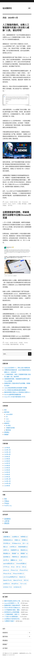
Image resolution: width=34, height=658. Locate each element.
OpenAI (14, 203)
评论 (6, 503)
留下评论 (10, 205)
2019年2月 (7, 474)
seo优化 (6, 583)
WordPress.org (8, 505)
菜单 (29, 8)
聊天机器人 (24, 203)
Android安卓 (9, 414)
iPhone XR (24, 570)
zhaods (6, 202)
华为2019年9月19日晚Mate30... (12, 607)
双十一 (25, 543)
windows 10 (7, 587)
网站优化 (24, 550)
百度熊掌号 (15, 550)
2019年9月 (7, 459)
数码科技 (8, 430)
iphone (6, 570)
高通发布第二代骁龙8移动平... (12, 605)
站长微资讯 (7, 8)
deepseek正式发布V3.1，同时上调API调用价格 (17, 367)
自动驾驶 (6, 557)
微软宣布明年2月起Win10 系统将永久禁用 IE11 (17, 392)
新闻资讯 (6, 423)
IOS (7, 416)
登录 (5, 499)
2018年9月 (7, 485)
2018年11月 (7, 481)
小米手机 (12, 547)
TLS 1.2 (23, 583)
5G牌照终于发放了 (9, 621)
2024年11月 (7, 450)
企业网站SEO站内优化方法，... (13, 619)
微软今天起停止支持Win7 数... (12, 601)
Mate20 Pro (7, 580)
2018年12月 (7, 479)
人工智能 (19, 203)
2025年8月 (7, 447)
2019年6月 (7, 465)
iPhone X (14, 570)
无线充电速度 (23, 547)
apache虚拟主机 (8, 563)
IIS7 (18, 567)
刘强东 (17, 540)
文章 (6, 501)
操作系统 (6, 412)
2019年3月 (7, 472)
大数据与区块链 (10, 428)
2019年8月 (7, 461)
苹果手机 (15, 557)
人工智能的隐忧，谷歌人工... (12, 614)
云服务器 (6, 537)
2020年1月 (7, 456)
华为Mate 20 (16, 543)
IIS (12, 567)
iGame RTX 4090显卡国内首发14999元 (14, 397)
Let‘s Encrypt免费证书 (10, 577)
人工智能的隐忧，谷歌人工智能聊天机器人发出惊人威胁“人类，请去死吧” (16, 27)
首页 (4, 629)
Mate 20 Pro (17, 580)
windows (8, 421)
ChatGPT (5, 203)
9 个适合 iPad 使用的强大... (11, 616)
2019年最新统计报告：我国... (12, 610)
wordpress (17, 587)
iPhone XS (7, 573)
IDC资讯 (21, 342)
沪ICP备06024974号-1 (8, 653)
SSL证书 (14, 583)
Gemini (9, 203)
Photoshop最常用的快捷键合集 (12, 394)
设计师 (6, 560)
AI (20, 560)
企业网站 (15, 537)
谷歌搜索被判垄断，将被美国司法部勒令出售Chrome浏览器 (17, 214)
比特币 (6, 550)
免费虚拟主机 (8, 540)
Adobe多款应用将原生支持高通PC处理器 (15, 388)
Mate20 (22, 577)
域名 (5, 547)
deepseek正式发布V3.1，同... (12, 603)
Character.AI (25, 202)
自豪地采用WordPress (24, 653)
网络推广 (6, 434)
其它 (20, 202)
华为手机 (6, 543)
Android (26, 342)
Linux (7, 419)
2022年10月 (7, 454)
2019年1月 (7, 477)
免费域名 (24, 537)
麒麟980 (14, 560)
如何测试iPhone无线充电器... (12, 612)
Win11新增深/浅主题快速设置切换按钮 (15, 390)
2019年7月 (7, 463)
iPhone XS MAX (18, 573)
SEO (26, 580)
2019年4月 (7, 470)
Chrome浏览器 (6, 344)
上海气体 (6, 521)
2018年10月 (7, 483)
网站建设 (6, 432)
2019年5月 (7, 468)
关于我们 (5, 648)
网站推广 (15, 553)
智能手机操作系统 (14, 344)
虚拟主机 (6, 523)
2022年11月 (7, 452)
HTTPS (6, 567)
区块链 (25, 540)
